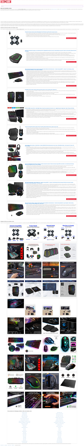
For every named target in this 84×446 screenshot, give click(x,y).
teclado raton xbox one (54, 9)
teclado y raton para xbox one (63, 9)
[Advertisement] (42, 15)
